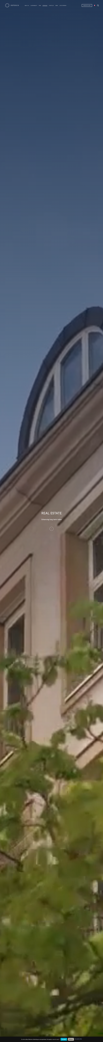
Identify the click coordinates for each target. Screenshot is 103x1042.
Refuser (71, 1039)
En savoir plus (78, 1038)
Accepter (64, 1039)
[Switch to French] (94, 5)
